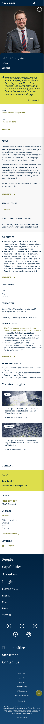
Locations (6, 596)
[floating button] (39, 693)
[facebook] (9, 626)
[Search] (34, 3)
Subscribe (10, 655)
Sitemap (20, 701)
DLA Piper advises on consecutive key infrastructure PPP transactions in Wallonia (22, 329)
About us (9, 574)
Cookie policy (22, 682)
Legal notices (22, 678)
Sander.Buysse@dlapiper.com (13, 112)
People (7, 559)
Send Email (7, 481)
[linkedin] (15, 634)
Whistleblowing (22, 691)
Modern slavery (22, 687)
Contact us (10, 662)
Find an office (13, 647)
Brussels (6, 129)
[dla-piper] (9, 3)
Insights (8, 581)
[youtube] (28, 634)
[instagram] (22, 626)
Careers (8, 589)
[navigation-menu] (40, 3)
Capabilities (12, 566)
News (4, 602)
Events (5, 608)
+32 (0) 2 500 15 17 (9, 122)
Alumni (5, 614)
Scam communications (22, 695)
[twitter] (35, 626)
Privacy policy (22, 673)
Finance (7, 209)
